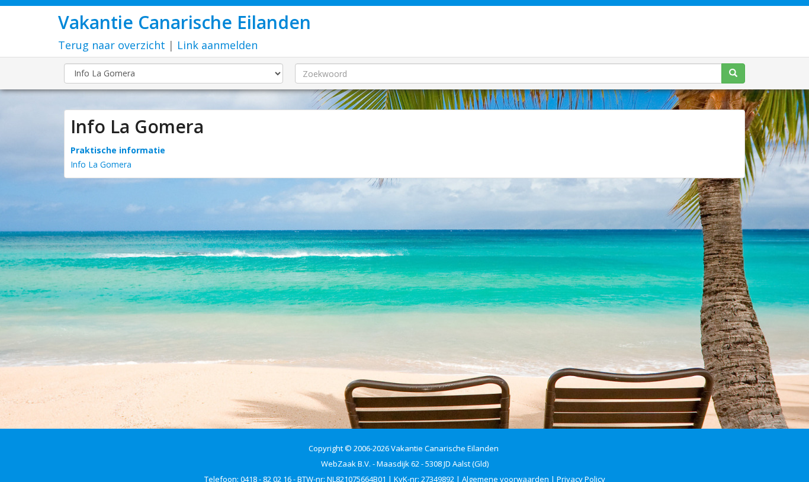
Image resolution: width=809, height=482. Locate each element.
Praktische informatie (117, 150)
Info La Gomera (100, 164)
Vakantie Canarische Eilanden (184, 22)
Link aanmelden (217, 45)
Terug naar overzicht (111, 45)
